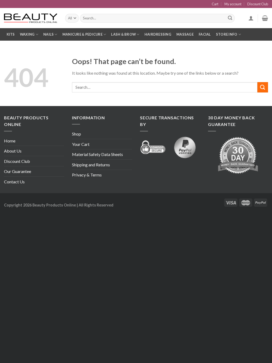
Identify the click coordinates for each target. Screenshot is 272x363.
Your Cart (81, 144)
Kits (11, 34)
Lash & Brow (123, 34)
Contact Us (14, 181)
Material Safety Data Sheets (97, 154)
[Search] (230, 18)
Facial (205, 34)
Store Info (226, 34)
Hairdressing (157, 34)
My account (232, 4)
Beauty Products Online (54, 205)
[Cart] (265, 18)
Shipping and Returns (91, 164)
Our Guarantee (17, 171)
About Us (13, 150)
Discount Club (257, 4)
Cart (215, 4)
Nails (48, 34)
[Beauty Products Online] (30, 18)
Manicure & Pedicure (82, 34)
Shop (76, 133)
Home (9, 140)
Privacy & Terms (87, 174)
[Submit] (262, 87)
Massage (185, 34)
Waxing (27, 34)
